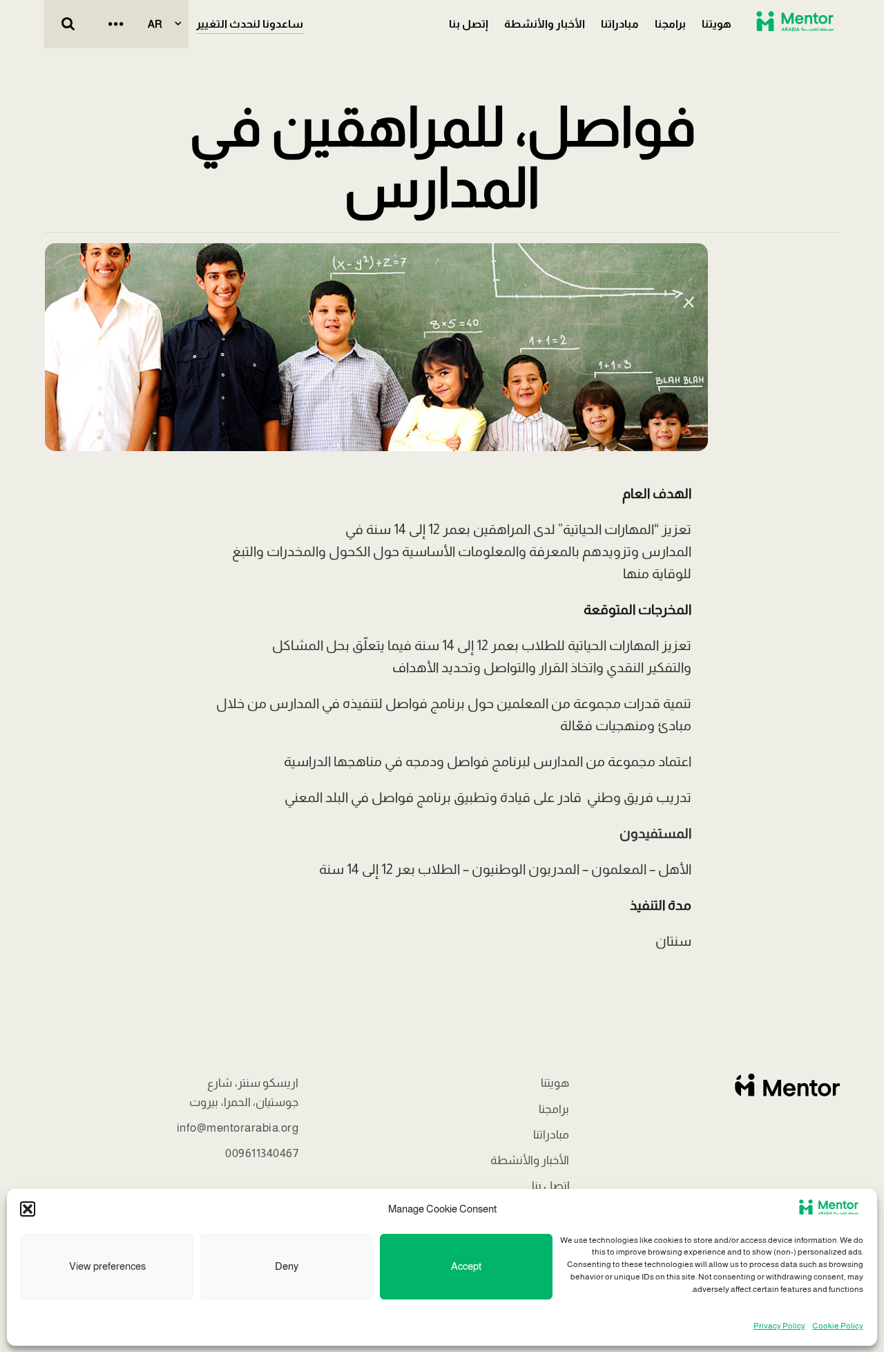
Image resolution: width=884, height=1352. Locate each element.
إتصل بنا (468, 24)
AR (155, 24)
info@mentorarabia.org (238, 1127)
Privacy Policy (779, 1326)
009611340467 (261, 1153)
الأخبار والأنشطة (544, 24)
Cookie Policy (837, 1326)
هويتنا (716, 24)
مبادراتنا (620, 24)
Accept (466, 1266)
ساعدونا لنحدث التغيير (249, 24)
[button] (28, 1209)
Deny (286, 1266)
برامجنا (670, 24)
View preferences (107, 1266)
